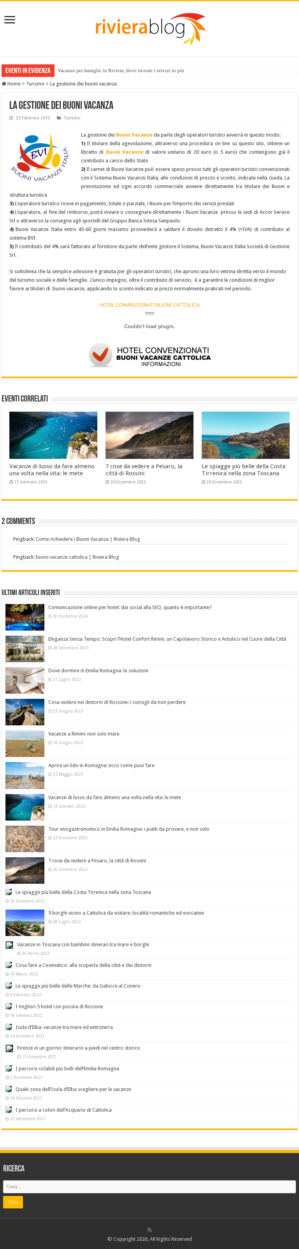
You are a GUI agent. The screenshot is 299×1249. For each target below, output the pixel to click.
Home (13, 84)
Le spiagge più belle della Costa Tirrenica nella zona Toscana (243, 470)
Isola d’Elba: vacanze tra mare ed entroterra (64, 1027)
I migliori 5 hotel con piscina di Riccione (59, 1006)
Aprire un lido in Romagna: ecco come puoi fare (101, 765)
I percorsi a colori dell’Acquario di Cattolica (64, 1110)
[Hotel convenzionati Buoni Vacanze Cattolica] (150, 355)
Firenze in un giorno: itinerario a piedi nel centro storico (78, 1048)
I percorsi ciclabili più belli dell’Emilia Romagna (67, 1068)
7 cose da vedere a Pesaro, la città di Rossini (144, 470)
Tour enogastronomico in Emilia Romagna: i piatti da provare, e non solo (128, 829)
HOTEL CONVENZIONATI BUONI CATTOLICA (150, 305)
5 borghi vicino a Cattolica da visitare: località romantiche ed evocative (126, 913)
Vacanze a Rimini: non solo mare (84, 734)
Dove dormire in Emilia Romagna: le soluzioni (98, 670)
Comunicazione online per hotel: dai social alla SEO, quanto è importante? (130, 607)
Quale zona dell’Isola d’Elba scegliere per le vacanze (73, 1089)
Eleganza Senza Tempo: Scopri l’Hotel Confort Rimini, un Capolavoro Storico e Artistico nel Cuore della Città (167, 639)
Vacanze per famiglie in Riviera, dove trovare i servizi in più (121, 70)
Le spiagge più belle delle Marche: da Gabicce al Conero (78, 986)
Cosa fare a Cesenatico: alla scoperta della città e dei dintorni (83, 965)
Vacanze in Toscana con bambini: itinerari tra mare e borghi (83, 944)
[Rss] (150, 1230)
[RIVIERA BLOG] (149, 27)
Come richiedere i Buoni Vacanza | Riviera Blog (88, 539)
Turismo (35, 84)
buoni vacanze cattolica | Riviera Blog (77, 557)
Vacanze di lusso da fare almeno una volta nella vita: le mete (52, 470)
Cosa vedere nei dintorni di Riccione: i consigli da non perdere (117, 702)
